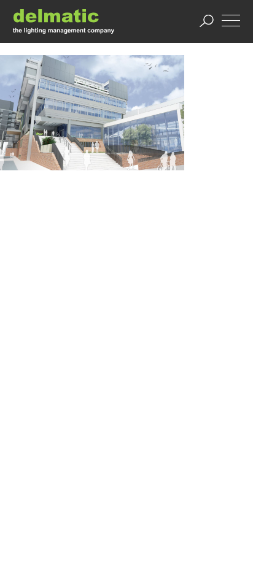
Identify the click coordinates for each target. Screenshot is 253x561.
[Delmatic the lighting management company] (63, 21)
